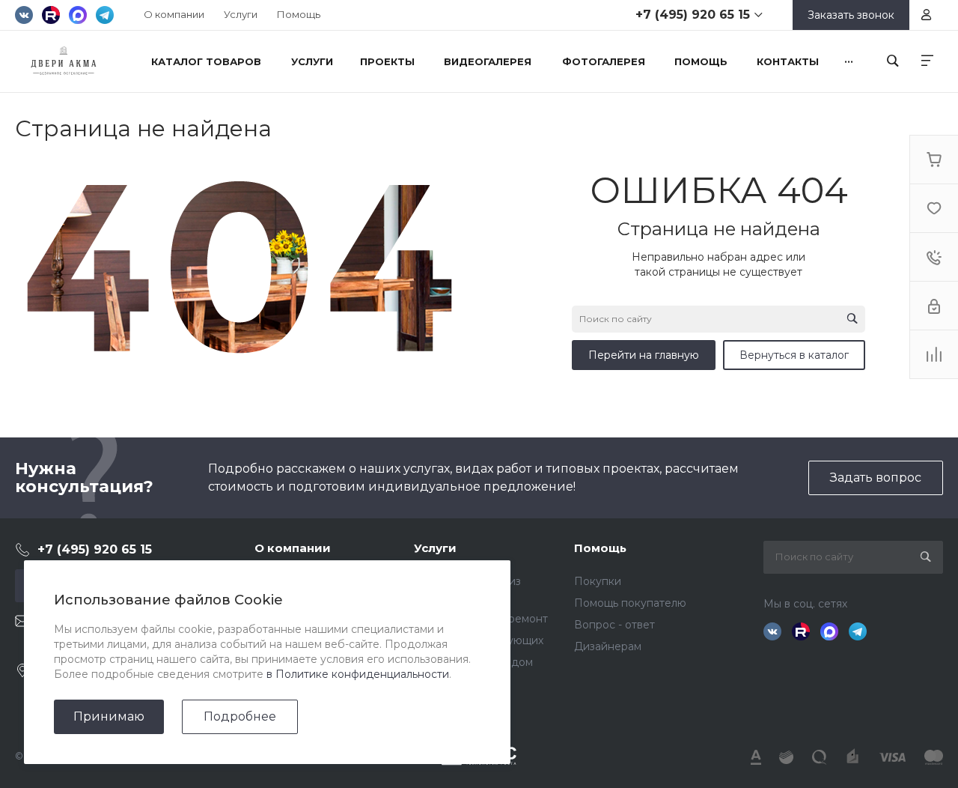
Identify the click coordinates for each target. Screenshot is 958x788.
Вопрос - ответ (614, 624)
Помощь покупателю (630, 603)
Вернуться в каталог (794, 355)
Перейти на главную (643, 355)
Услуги (240, 14)
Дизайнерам (607, 646)
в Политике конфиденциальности (357, 674)
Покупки (597, 581)
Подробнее (240, 716)
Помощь (298, 14)
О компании (174, 14)
